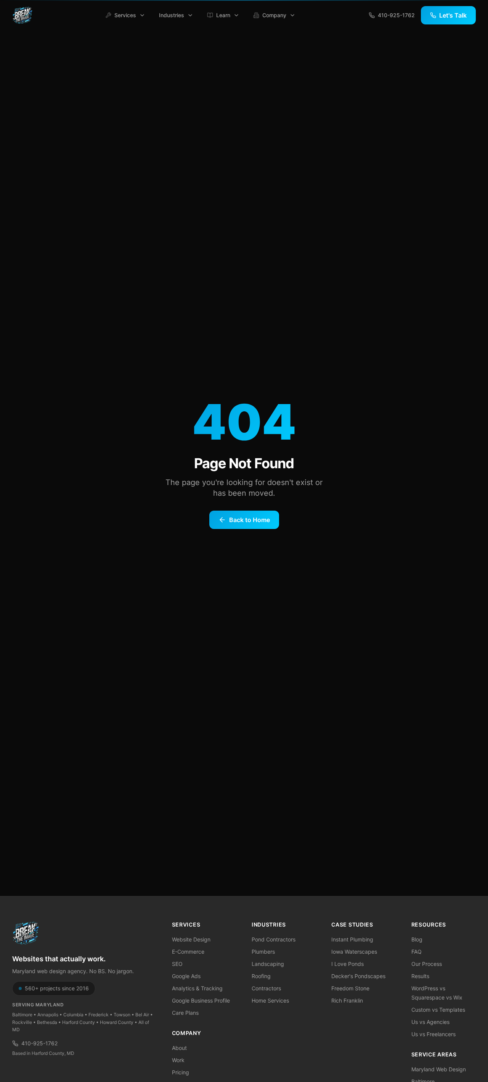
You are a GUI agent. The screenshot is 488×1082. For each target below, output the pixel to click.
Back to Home (249, 520)
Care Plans (185, 1012)
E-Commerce (188, 951)
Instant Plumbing (352, 939)
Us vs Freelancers (433, 1034)
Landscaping (268, 964)
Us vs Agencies (430, 1022)
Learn (223, 15)
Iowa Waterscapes (354, 951)
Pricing (180, 1072)
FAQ (416, 951)
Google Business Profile (201, 1000)
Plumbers (263, 951)
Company (274, 15)
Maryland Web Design (438, 1069)
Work (178, 1060)
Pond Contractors (273, 939)
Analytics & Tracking (197, 988)
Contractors (266, 988)
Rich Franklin (347, 1000)
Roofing (261, 976)
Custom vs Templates (438, 1009)
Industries (171, 15)
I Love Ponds (347, 964)
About (179, 1048)
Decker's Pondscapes (358, 976)
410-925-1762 (39, 1043)
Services (125, 15)
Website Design (191, 939)
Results (420, 976)
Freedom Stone (350, 988)
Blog (416, 939)
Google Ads (186, 976)
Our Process (426, 964)
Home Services (270, 1000)
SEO (177, 964)
